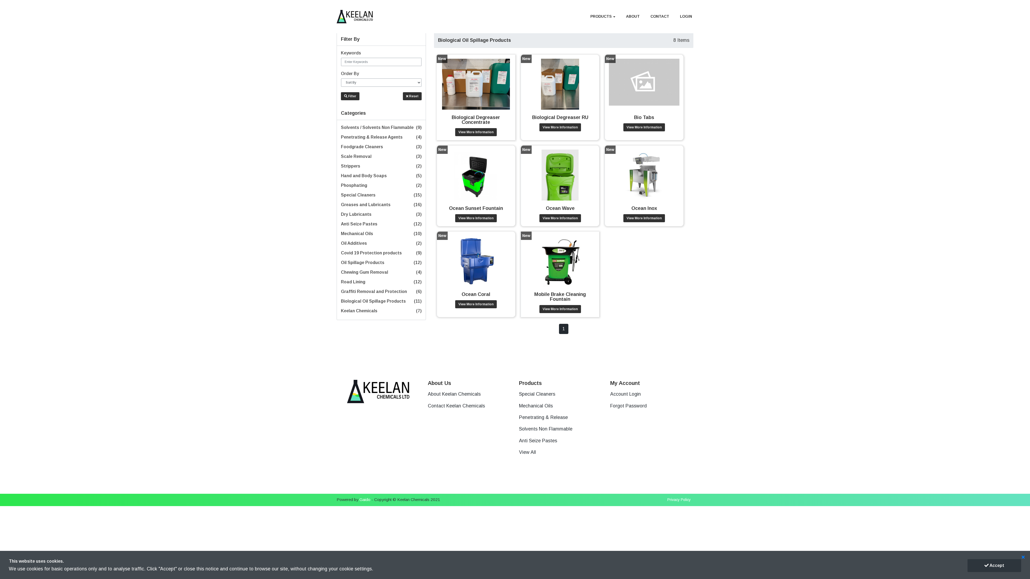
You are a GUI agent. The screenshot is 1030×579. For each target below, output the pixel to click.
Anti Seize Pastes (381, 224)
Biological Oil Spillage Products (381, 301)
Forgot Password (628, 406)
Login (686, 16)
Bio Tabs (644, 117)
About (633, 16)
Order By (350, 73)
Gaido (364, 499)
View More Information (476, 132)
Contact (659, 16)
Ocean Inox (644, 208)
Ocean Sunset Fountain (476, 208)
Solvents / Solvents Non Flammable (381, 127)
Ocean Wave (560, 208)
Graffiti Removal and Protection (381, 291)
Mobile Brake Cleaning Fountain (560, 297)
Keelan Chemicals (381, 311)
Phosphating (381, 185)
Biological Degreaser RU (560, 117)
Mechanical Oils (381, 233)
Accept (996, 565)
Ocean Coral (476, 294)
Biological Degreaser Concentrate (476, 120)
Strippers (381, 166)
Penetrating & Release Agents (381, 137)
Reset (413, 96)
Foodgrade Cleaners (381, 146)
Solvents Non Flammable (545, 429)
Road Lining (381, 282)
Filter (351, 96)
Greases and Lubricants (381, 204)
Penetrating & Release (543, 417)
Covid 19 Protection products (381, 253)
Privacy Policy (679, 500)
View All (527, 452)
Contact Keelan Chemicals (456, 406)
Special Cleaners (381, 195)
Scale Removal (381, 156)
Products (601, 16)
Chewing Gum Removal (381, 272)
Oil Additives (381, 243)
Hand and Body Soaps (381, 175)
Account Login (625, 394)
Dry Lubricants (381, 214)
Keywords (351, 53)
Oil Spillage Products (381, 262)
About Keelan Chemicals (454, 394)
